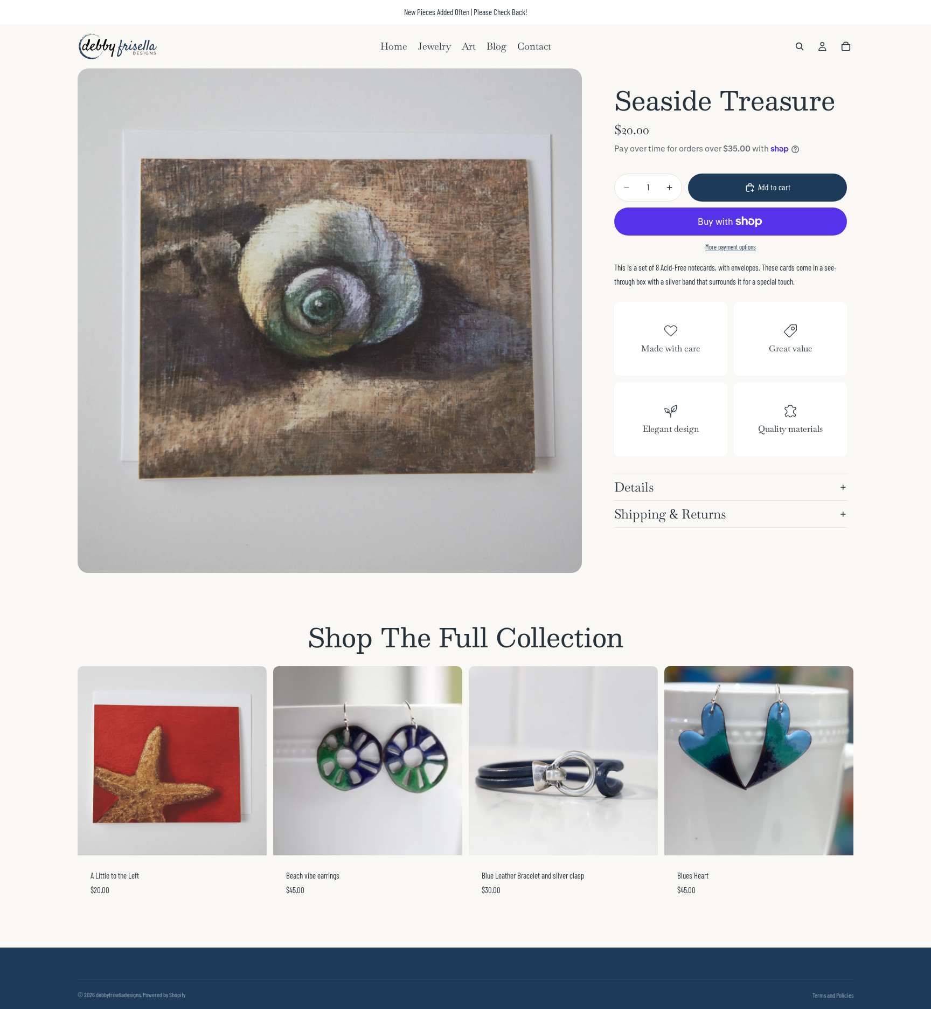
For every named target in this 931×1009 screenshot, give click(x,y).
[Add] (250, 838)
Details (634, 487)
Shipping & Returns (670, 514)
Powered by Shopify (164, 994)
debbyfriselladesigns (118, 994)
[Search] (799, 46)
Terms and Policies (832, 995)
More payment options (730, 247)
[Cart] (846, 46)
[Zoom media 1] (330, 320)
